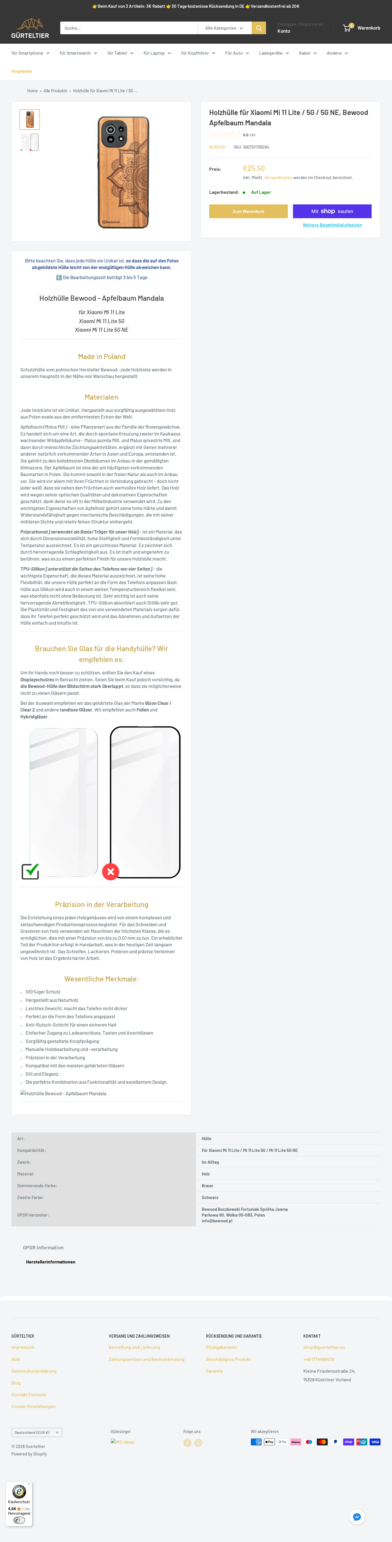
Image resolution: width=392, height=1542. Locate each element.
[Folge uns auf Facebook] (187, 1443)
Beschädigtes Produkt (228, 1359)
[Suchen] (259, 28)
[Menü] (29, 1485)
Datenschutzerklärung (34, 1371)
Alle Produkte (55, 90)
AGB (15, 1359)
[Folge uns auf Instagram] (198, 1443)
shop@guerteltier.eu (324, 1347)
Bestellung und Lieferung (134, 1347)
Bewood (217, 147)
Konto (283, 31)
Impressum (22, 1347)
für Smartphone (27, 52)
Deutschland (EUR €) (32, 1432)
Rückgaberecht (221, 1347)
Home (32, 90)
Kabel (305, 52)
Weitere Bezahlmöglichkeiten (332, 224)
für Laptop (154, 52)
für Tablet (117, 52)
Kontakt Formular (28, 1394)
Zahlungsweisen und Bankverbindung (147, 1359)
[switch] (19, 1520)
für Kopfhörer (195, 52)
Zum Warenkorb (248, 211)
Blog (16, 1382)
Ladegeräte (271, 52)
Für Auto (234, 52)
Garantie (214, 1371)
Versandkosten (278, 177)
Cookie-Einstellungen (33, 1406)
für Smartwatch (75, 52)
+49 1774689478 (318, 1359)
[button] (357, 1517)
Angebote (21, 71)
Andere (334, 52)
